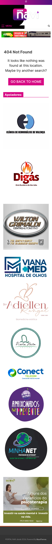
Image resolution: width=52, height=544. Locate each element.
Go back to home (26, 82)
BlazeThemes (41, 539)
